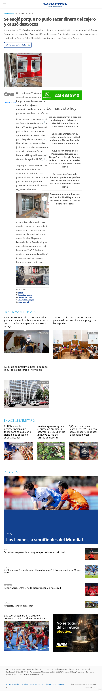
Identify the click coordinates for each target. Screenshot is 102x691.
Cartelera (24, 684)
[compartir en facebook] (5, 94)
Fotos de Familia (12, 684)
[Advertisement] (62, 69)
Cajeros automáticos (26, 297)
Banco (20, 292)
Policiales (9, 13)
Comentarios (8, 102)
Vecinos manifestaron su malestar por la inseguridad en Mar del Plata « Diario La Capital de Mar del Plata (62, 138)
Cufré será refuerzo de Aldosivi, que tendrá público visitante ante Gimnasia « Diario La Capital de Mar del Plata (62, 180)
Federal (7, 567)
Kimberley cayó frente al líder (18, 605)
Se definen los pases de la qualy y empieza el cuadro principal (34, 552)
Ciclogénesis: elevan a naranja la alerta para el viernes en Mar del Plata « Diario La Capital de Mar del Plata (62, 121)
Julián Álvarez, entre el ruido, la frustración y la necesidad (32, 587)
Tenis (6, 549)
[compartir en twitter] (7, 94)
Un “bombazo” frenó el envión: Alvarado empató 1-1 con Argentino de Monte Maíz (42, 571)
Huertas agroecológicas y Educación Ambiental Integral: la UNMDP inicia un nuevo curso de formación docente (51, 432)
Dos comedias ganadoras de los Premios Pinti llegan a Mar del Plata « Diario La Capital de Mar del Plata (62, 199)
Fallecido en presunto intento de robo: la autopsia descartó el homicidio (26, 368)
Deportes (8, 585)
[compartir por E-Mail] (11, 94)
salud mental (23, 302)
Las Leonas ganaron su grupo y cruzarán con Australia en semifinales (25, 617)
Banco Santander (25, 295)
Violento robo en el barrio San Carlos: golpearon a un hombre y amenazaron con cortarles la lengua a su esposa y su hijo (26, 322)
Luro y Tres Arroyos (26, 300)
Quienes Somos (36, 684)
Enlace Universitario (22, 444)
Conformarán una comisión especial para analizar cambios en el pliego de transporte (74, 320)
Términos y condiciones (54, 684)
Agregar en (18, 45)
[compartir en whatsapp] (9, 94)
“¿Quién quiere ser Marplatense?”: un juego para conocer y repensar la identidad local (83, 430)
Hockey (44, 623)
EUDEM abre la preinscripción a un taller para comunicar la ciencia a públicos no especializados (17, 432)
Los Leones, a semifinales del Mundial (44, 539)
